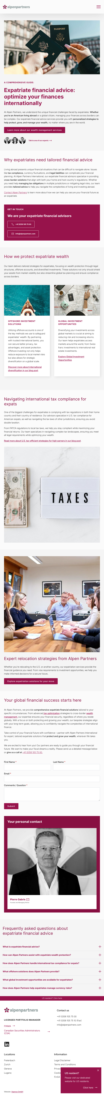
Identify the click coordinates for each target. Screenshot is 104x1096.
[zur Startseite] (16, 7)
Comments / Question (15, 785)
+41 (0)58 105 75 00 (67, 1016)
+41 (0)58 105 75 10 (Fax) (69, 1020)
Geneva (8, 1068)
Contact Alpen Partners (15, 192)
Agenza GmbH (17, 1092)
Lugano (8, 1072)
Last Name (59, 762)
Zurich (7, 1064)
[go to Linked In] (6, 1044)
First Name (10, 762)
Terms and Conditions (65, 1064)
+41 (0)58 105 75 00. (32, 752)
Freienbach (9, 1060)
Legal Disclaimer (62, 1060)
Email (7, 773)
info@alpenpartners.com (69, 1024)
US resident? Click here (52, 998)
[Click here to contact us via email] (28, 899)
